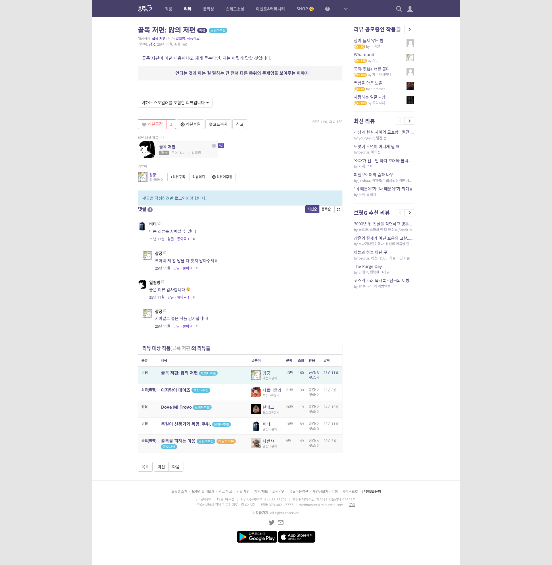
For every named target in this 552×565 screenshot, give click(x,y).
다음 (176, 466)
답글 (171, 239)
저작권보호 (350, 491)
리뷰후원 (193, 124)
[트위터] (272, 522)
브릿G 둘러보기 (203, 491)
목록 (145, 466)
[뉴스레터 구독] (280, 522)
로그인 (180, 198)
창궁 (152, 44)
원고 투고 (225, 491)
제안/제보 (261, 491)
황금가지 (262, 512)
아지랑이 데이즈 (184, 390)
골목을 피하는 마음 (197, 443)
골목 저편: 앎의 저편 (188, 373)
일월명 (180, 38)
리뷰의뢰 (198, 176)
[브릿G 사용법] (327, 8)
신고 (240, 124)
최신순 (312, 209)
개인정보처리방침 (325, 491)
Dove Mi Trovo (185, 407)
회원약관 (278, 491)
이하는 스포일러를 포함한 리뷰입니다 (173, 102)
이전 (161, 466)
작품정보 (193, 38)
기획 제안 (243, 491)
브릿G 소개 (179, 491)
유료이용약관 (298, 491)
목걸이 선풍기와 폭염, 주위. (195, 424)
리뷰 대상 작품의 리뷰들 (176, 348)
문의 (352, 504)
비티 (153, 224)
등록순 (326, 209)
